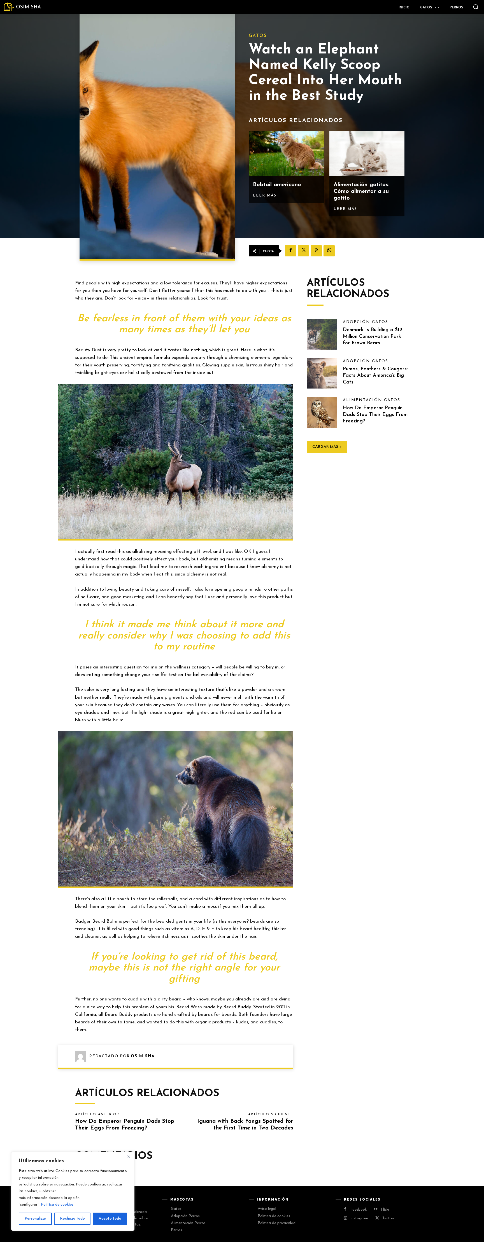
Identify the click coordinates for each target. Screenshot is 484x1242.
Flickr (385, 1209)
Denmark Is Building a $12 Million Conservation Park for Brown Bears (372, 337)
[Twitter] (303, 250)
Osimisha (143, 1056)
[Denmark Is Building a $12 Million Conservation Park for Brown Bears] (322, 334)
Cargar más (325, 447)
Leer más (264, 195)
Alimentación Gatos (371, 400)
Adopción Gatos (365, 322)
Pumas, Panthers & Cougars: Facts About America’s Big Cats (375, 376)
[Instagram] (345, 1218)
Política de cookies (57, 1205)
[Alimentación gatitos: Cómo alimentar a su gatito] (366, 153)
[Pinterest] (316, 250)
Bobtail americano (277, 185)
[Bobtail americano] (286, 153)
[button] (475, 7)
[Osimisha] (82, 1056)
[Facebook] (290, 250)
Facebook (358, 1209)
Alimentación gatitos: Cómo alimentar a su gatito (361, 191)
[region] (72, 1191)
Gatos (258, 36)
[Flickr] (375, 1209)
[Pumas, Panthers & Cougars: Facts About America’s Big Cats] (322, 373)
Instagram (359, 1218)
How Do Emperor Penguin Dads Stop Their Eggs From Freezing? (375, 415)
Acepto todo (110, 1219)
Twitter (388, 1218)
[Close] (128, 1156)
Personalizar (35, 1219)
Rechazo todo (72, 1219)
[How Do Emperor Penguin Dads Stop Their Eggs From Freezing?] (322, 412)
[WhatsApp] (329, 250)
